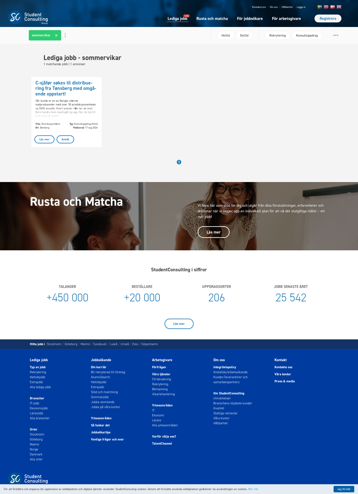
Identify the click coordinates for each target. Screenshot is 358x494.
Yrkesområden (101, 418)
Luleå (113, 344)
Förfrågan (159, 367)
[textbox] (64, 35)
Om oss (274, 7)
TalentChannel (162, 443)
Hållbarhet (287, 7)
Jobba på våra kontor (105, 407)
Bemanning (160, 389)
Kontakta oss (259, 7)
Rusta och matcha (212, 18)
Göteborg (71, 344)
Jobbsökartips (100, 432)
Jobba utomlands (102, 402)
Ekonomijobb (39, 408)
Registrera (328, 18)
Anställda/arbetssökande (230, 372)
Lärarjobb (36, 413)
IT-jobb (34, 403)
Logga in (301, 7)
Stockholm (54, 344)
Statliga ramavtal (225, 413)
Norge (34, 449)
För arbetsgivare (286, 18)
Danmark (36, 454)
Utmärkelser (222, 398)
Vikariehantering (163, 394)
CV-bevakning (161, 379)
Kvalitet (218, 408)
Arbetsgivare (162, 359)
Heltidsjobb (37, 377)
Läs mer (214, 232)
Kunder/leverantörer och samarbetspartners (230, 379)
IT (153, 410)
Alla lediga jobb (40, 387)
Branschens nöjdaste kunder (232, 403)
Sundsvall (99, 344)
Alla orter (36, 459)
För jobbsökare (250, 18)
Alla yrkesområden (165, 425)
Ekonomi (158, 415)
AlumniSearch (100, 377)
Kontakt (281, 359)
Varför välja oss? (164, 436)
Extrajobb (36, 382)
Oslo (135, 344)
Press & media (285, 381)
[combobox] (118, 35)
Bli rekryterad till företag (108, 372)
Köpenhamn (150, 344)
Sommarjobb (100, 397)
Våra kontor (221, 418)
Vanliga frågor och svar (107, 439)
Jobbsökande (101, 359)
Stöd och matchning (104, 392)
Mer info (253, 489)
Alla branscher (40, 418)
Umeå (125, 344)
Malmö (85, 344)
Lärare (156, 420)
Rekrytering (38, 372)
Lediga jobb (177, 18)
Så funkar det (100, 425)
